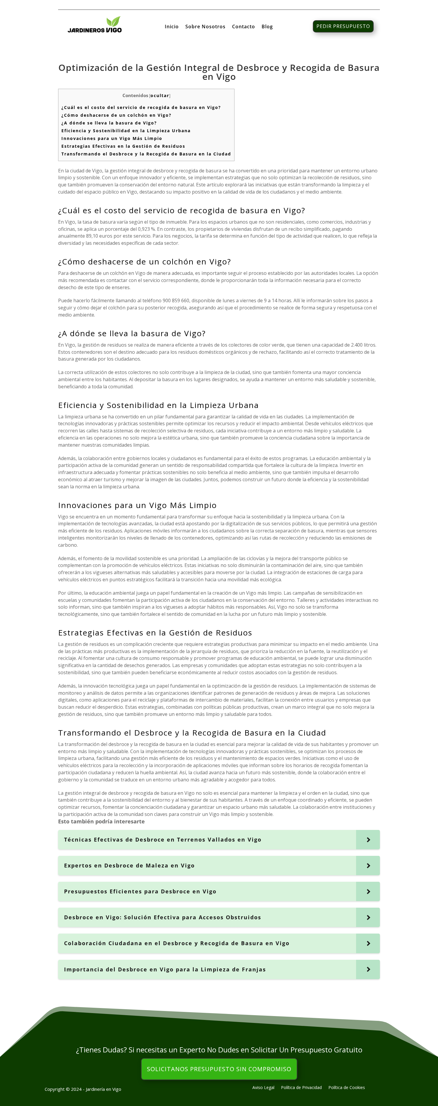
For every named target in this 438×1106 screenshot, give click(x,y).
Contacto (243, 27)
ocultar (159, 95)
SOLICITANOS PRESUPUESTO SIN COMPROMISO (219, 1069)
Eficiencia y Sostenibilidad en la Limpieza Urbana (126, 130)
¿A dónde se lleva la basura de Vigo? (109, 123)
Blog (267, 27)
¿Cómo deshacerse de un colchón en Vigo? (116, 115)
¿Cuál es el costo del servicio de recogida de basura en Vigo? (141, 107)
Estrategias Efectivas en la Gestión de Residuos (123, 146)
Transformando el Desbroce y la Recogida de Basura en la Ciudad (146, 154)
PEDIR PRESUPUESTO (343, 26)
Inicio (172, 27)
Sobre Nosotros (205, 27)
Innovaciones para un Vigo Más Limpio (111, 138)
